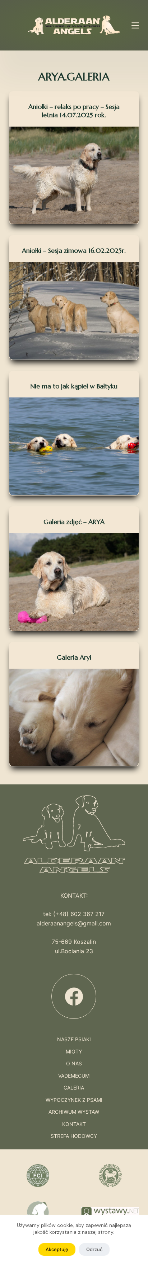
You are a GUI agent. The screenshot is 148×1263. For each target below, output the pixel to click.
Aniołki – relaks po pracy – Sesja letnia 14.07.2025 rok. (74, 110)
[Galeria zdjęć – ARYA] (74, 581)
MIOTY (74, 1051)
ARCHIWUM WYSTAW (73, 1111)
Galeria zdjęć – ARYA (74, 522)
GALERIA (74, 1087)
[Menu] (135, 25)
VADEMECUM (73, 1075)
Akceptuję (57, 1249)
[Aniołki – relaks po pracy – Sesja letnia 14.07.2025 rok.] (74, 175)
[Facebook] (73, 996)
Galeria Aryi (74, 657)
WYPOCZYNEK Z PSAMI (74, 1100)
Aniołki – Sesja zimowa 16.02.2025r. (74, 250)
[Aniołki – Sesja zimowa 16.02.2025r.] (74, 311)
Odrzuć (94, 1249)
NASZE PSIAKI (74, 1039)
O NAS (74, 1063)
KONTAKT (74, 1124)
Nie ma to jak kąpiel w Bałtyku (73, 386)
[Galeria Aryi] (74, 717)
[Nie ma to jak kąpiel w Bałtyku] (74, 446)
